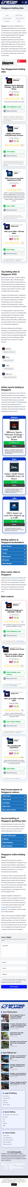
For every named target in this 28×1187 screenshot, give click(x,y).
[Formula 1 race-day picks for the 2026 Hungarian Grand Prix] (5, 1062)
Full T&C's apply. (20, 641)
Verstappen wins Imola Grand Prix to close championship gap (18, 1043)
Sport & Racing (7, 18)
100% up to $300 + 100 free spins (14, 232)
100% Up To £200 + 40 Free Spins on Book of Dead (14, 655)
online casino (14, 578)
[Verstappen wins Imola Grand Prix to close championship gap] (5, 1048)
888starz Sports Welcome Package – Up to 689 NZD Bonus (14, 87)
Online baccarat (7, 1144)
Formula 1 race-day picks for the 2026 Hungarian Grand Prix (18, 1057)
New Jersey (6, 1096)
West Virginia (6, 1104)
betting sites (16, 400)
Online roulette (7, 1142)
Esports (5, 1123)
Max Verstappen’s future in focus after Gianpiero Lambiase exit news (17, 1016)
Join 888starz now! (13, 107)
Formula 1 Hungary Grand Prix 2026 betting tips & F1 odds (17, 1066)
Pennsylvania (6, 1098)
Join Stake (10, 151)
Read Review (12, 111)
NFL (4, 1121)
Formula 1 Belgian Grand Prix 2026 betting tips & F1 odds (18, 1083)
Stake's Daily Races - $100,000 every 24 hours (14, 134)
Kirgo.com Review (10, 377)
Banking (7, 21)
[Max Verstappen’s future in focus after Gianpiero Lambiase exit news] (5, 1021)
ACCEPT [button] (14, 1184)
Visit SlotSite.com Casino (13, 673)
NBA (4, 1125)
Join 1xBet (10, 206)
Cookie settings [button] (21, 1182)
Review (14, 446)
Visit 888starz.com (13, 631)
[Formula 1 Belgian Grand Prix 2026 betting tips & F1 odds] (5, 1089)
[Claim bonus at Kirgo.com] (3, 374)
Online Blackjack (7, 1138)
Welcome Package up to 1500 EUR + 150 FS (14, 611)
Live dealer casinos (8, 1140)
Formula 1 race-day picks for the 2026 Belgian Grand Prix (18, 1074)
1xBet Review (8, 369)
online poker (4, 907)
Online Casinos (20, 18)
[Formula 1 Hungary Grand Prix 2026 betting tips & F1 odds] (5, 1071)
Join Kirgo (10, 249)
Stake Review (8, 360)
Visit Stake (10, 768)
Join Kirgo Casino (13, 721)
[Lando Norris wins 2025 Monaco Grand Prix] (5, 1039)
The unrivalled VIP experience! (14, 747)
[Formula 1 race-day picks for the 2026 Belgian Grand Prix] (5, 1080)
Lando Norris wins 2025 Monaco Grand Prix (16, 1033)
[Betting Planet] (9, 2)
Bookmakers (19, 15)
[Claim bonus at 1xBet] (3, 365)
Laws (7, 15)
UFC (4, 1119)
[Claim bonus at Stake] (3, 357)
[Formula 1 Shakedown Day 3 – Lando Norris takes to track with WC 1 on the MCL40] (5, 1030)
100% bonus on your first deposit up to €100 (14, 179)
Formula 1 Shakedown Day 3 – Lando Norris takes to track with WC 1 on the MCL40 (18, 1025)
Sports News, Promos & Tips (10, 1114)
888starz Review (9, 352)
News (19, 21)
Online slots (6, 1135)
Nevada (5, 1100)
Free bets (5, 1117)
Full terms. (5, 165)
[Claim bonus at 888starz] (3, 349)
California (5, 1102)
